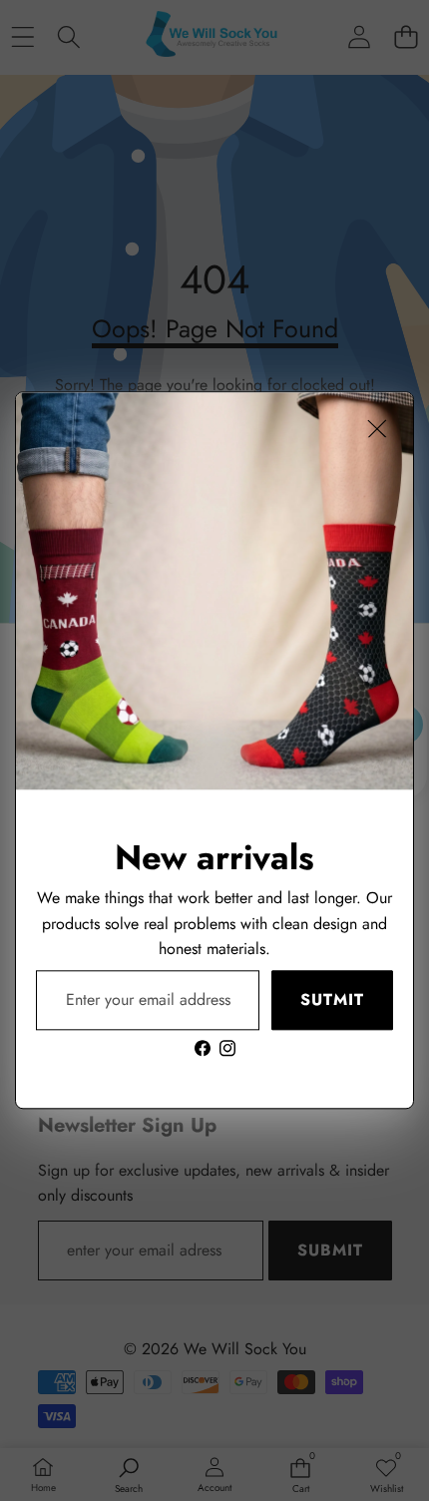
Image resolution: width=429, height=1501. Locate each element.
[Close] (377, 428)
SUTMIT (332, 1000)
